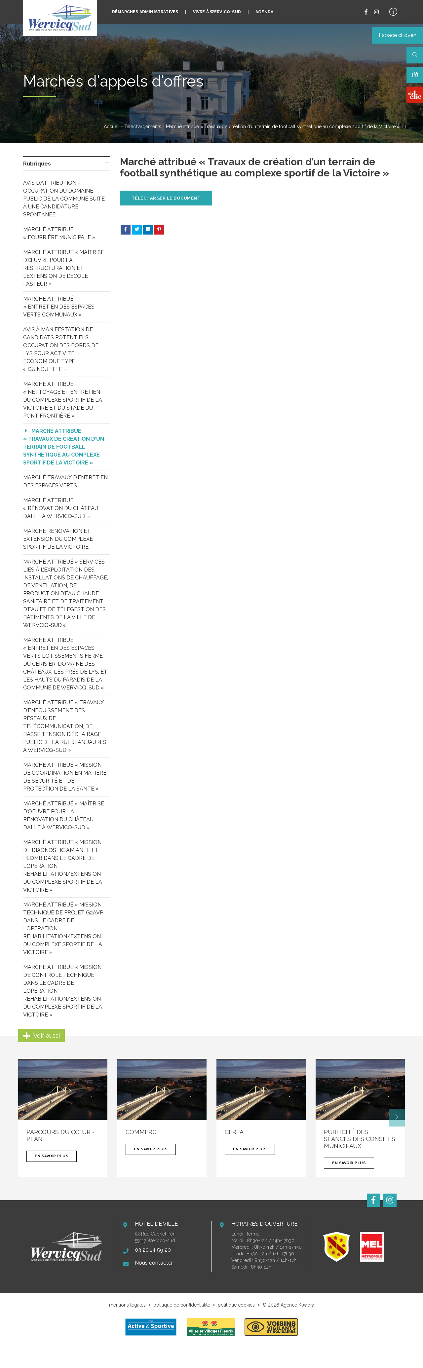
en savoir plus (51, 1156)
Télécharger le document (166, 198)
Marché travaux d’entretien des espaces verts (66, 481)
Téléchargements (142, 126)
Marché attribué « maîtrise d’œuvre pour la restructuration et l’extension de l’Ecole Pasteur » (64, 268)
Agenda (264, 12)
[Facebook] (366, 12)
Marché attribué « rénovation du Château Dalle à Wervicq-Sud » (61, 508)
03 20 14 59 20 (153, 1250)
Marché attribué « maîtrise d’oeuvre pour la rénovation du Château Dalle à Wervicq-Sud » (64, 815)
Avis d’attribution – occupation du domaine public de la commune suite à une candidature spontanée (64, 199)
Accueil (112, 126)
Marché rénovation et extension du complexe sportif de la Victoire (58, 539)
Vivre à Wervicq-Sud (217, 12)
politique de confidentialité (181, 1305)
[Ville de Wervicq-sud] (60, 18)
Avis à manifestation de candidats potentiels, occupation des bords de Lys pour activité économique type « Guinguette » (61, 349)
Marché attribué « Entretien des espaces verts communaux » (59, 307)
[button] (397, 1118)
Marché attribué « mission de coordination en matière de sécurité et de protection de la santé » (65, 777)
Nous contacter (154, 1263)
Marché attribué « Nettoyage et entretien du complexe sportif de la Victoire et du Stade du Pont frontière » (63, 400)
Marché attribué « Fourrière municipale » (59, 233)
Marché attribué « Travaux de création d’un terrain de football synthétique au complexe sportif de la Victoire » (64, 447)
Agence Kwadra (297, 1305)
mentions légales (127, 1305)
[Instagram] (376, 12)
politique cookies (236, 1305)
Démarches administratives (145, 12)
